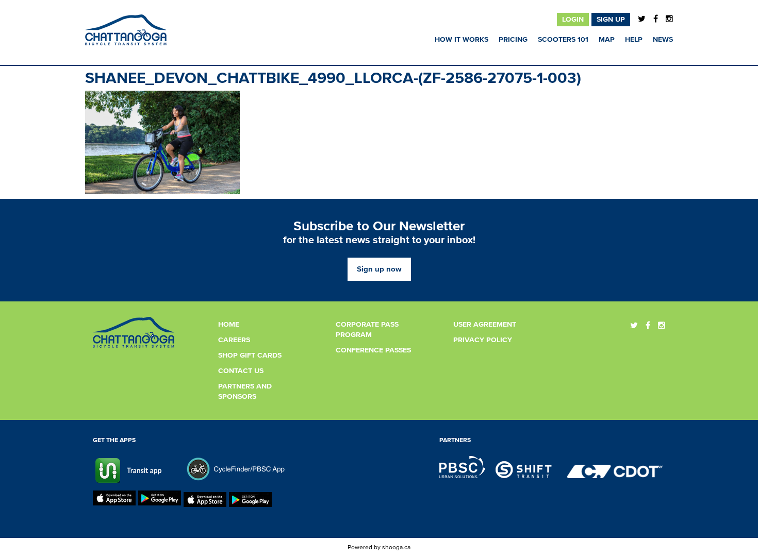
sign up (611, 19)
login (573, 19)
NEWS (663, 39)
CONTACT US (240, 371)
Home (228, 324)
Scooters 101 (563, 39)
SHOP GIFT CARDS (250, 355)
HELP (633, 39)
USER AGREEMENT (484, 324)
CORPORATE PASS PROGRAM (367, 330)
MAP (607, 39)
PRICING (513, 39)
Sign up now (379, 269)
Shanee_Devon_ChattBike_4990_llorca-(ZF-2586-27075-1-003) (333, 78)
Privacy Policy (482, 340)
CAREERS (234, 340)
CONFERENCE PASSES (373, 350)
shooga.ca (396, 548)
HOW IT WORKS (461, 39)
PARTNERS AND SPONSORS (245, 391)
